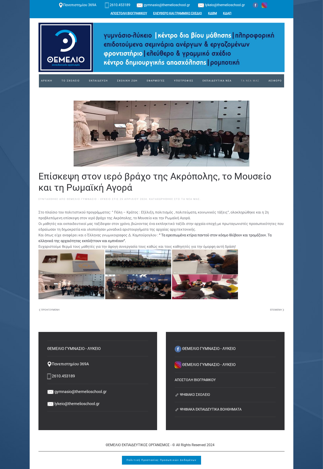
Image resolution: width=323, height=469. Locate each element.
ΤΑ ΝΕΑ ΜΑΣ (250, 80)
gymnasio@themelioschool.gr (166, 5)
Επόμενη (276, 309)
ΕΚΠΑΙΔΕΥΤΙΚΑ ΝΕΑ (217, 80)
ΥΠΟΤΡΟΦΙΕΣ (183, 80)
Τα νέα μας (190, 199)
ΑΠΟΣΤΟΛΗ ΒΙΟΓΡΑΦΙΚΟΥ (129, 13)
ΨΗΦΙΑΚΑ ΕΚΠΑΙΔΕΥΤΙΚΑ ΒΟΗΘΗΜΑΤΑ (210, 409)
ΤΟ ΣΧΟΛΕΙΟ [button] (71, 80)
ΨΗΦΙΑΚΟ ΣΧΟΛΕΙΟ (194, 395)
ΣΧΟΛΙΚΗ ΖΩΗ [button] (127, 80)
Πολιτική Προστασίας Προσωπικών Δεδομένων (161, 460)
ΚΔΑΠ (227, 13)
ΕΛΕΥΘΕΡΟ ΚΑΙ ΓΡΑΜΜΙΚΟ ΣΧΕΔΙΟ (177, 13)
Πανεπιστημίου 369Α (80, 5)
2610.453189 (120, 5)
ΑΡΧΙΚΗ (46, 80)
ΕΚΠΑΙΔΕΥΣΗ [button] (98, 80)
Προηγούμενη (50, 309)
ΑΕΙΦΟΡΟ (275, 80)
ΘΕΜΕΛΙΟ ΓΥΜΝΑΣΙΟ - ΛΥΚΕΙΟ (89, 199)
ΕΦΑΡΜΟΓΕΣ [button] (156, 80)
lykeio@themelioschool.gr (224, 5)
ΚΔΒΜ (212, 13)
